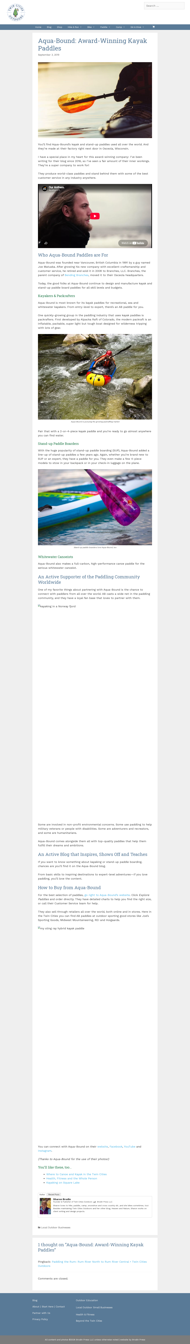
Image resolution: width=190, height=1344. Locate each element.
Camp (119, 27)
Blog (49, 27)
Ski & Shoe (136, 27)
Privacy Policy (40, 1319)
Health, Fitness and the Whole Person (71, 1178)
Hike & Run (73, 27)
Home (38, 27)
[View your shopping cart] (154, 27)
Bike (89, 27)
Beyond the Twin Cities (89, 1320)
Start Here (47, 1306)
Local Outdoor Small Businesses (94, 1307)
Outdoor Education (87, 1300)
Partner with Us (41, 1313)
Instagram (44, 1150)
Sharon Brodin (62, 1199)
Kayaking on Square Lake (63, 1182)
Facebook (116, 1146)
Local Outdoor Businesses (55, 1227)
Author (42, 1195)
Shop (59, 27)
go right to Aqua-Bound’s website (107, 895)
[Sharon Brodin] (45, 1213)
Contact (60, 1306)
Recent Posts (53, 1195)
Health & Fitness (85, 1314)
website (102, 1146)
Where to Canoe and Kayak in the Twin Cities (76, 1174)
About (35, 1306)
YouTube (129, 1146)
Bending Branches (76, 275)
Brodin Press (138, 1339)
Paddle (103, 27)
